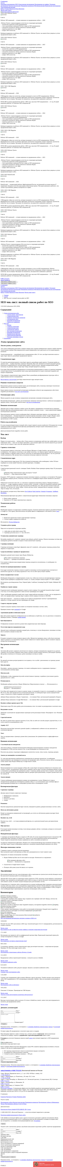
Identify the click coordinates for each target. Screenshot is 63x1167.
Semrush (43, 491)
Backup (9, 325)
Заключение (7, 338)
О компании (4, 1)
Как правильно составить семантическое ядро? (14, 941)
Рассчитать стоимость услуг (8, 281)
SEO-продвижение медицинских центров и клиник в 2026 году (19, 918)
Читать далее (4, 928)
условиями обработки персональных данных (40, 1026)
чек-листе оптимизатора (33, 402)
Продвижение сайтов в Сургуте (14, 1104)
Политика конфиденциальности (10, 1115)
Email (18, 1012)
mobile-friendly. (22, 617)
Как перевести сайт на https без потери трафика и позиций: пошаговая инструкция (24, 929)
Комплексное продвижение (53, 5)
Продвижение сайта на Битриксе (10, 984)
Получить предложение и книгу (9, 1062)
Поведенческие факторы (14, 335)
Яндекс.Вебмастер (14, 522)
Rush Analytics (36, 491)
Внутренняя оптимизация (14, 331)
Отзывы (7, 8)
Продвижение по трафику (42, 4)
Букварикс (49, 491)
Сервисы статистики (13, 326)
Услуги (3, 3)
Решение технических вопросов (16, 317)
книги (31, 1038)
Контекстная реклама (15, 5)
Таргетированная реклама (8, 7)
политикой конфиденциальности (15, 1066)
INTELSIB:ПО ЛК (21, 1109)
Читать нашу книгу (30, 292)
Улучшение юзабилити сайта (9, 962)
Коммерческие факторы (14, 334)
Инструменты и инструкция (8, 379)
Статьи (29, 1109)
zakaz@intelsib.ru (6, 1070)
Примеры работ (21, 1096)
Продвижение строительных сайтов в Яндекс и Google (16, 952)
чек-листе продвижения (21, 391)
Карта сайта (22, 1115)
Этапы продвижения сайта (11, 313)
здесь (57, 511)
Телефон (19, 1058)
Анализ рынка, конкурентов (15, 314)
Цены (17, 8)
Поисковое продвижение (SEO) (9, 4)
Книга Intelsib (12, 1109)
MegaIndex (4, 493)
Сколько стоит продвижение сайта (10, 972)
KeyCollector (28, 491)
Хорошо (3, 1123)
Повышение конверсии (27, 5)
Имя (18, 1011)
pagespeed (17, 609)
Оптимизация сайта (12, 319)
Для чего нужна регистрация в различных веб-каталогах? (17, 994)
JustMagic (55, 491)
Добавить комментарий (7, 916)
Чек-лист (6, 323)
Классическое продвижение (26, 4)
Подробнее (37, 1120)
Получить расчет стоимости (8, 1157)
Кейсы (3, 8)
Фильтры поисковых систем (15, 337)
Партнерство (4, 1109)
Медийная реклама (39, 5)
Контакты (21, 8)
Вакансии (12, 8)
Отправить (4, 1024)
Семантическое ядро (13, 316)
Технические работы (13, 329)
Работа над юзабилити (13, 322)
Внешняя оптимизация (13, 320)
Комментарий (19, 1022)
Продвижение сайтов (7, 1102)
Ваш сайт (18, 1060)
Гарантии (3, 1096)
